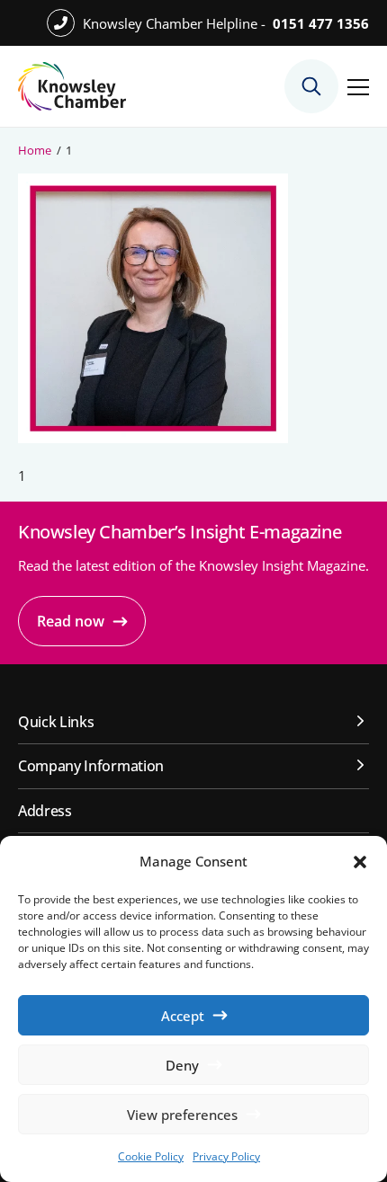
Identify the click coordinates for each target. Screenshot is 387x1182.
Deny (182, 1065)
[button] (360, 862)
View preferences (182, 1115)
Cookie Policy (151, 1156)
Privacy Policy (226, 1156)
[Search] (311, 86)
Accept (182, 1016)
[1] (153, 438)
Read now (70, 621)
